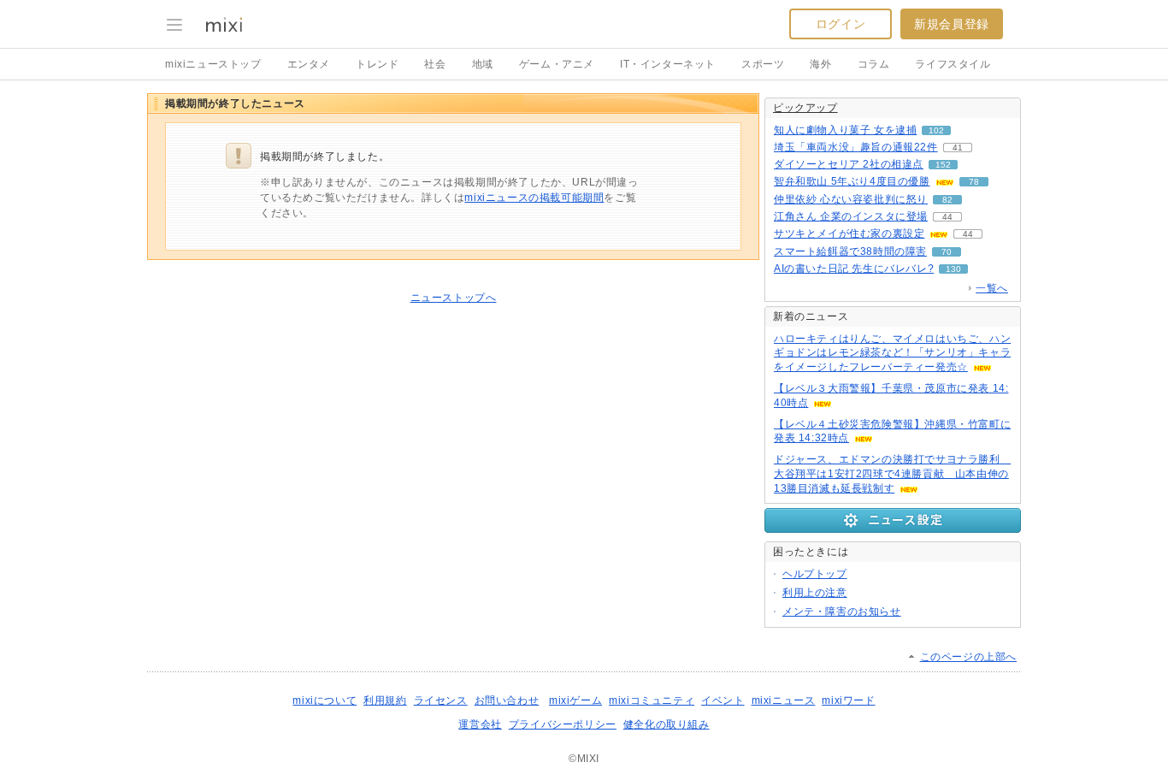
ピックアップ (805, 108)
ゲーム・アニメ (556, 64)
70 (946, 252)
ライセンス (441, 700)
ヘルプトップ (814, 574)
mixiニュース (784, 700)
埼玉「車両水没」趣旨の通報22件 (856, 147)
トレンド (377, 64)
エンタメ (308, 64)
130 (953, 269)
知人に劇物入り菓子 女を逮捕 (845, 130)
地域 (482, 64)
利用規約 (384, 700)
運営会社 (479, 724)
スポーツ (762, 64)
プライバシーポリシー (562, 724)
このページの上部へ (968, 657)
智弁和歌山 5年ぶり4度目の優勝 (852, 181)
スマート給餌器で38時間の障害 (850, 251)
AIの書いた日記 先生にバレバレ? (854, 269)
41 (958, 147)
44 (947, 217)
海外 (820, 64)
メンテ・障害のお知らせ (841, 612)
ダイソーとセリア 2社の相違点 (848, 164)
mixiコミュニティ (651, 700)
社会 (434, 64)
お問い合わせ (507, 700)
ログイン (840, 24)
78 (974, 181)
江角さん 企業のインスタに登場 (851, 216)
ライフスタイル (952, 64)
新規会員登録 (951, 24)
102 (936, 130)
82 (947, 199)
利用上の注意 (814, 593)
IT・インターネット (668, 64)
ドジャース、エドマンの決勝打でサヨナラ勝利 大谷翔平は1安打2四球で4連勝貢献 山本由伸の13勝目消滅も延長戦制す (892, 473)
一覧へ (992, 288)
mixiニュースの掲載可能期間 (534, 198)
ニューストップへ (453, 298)
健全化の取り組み (666, 724)
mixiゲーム (575, 700)
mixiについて (324, 700)
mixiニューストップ (213, 64)
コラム (874, 64)
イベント (722, 700)
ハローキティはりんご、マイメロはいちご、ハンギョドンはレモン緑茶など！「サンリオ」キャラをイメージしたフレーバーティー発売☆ (892, 353)
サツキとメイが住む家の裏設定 (849, 233)
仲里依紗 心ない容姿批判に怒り (851, 199)
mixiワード (848, 700)
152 (943, 164)
